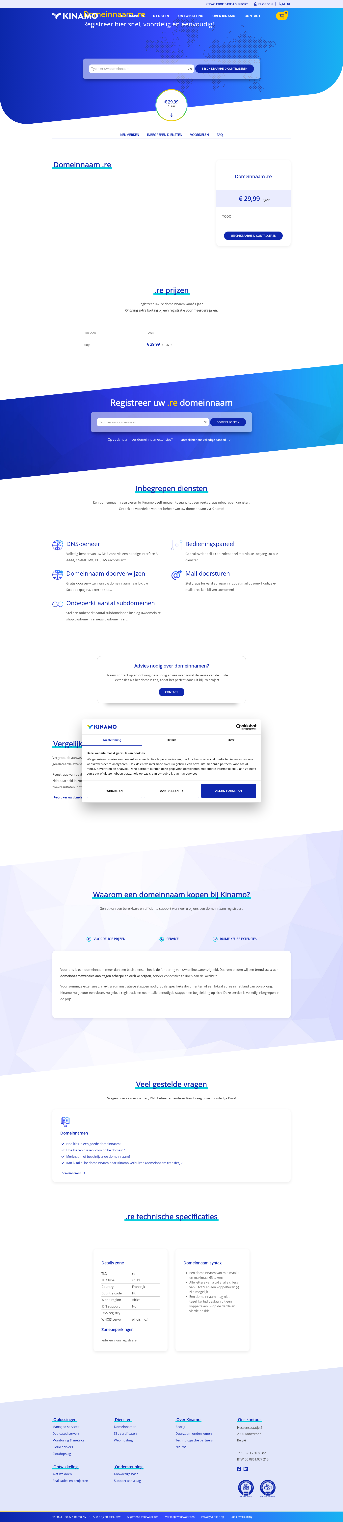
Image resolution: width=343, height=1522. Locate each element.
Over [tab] (231, 740)
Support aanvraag (127, 1481)
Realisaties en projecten (70, 1481)
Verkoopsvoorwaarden (180, 1517)
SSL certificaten (125, 1433)
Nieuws (180, 1447)
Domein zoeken (228, 422)
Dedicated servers (66, 1433)
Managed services (65, 1427)
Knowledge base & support (227, 4)
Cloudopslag (61, 1454)
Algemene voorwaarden (143, 1517)
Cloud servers (62, 1447)
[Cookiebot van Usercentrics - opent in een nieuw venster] (239, 727)
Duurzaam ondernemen (193, 1433)
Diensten (161, 16)
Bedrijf (180, 1427)
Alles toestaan (228, 790)
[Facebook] (239, 1469)
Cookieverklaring (241, 1517)
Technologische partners (194, 1440)
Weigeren (114, 790)
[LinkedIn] (246, 1469)
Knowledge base (126, 1474)
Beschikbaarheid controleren (225, 68)
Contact (253, 16)
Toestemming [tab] (111, 740)
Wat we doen (62, 1474)
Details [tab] (171, 740)
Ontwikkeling (190, 16)
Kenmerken (129, 135)
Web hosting (123, 1440)
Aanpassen (169, 790)
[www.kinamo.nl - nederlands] (76, 16)
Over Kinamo (223, 16)
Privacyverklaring (212, 1517)
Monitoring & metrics (68, 1440)
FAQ (220, 135)
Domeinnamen (125, 1427)
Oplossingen (132, 16)
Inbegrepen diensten (164, 135)
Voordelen (199, 135)
